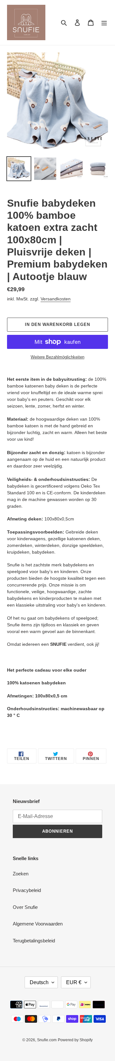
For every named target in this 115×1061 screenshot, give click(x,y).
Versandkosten (56, 298)
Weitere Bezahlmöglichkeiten (57, 357)
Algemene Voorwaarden (38, 923)
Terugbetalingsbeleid (34, 940)
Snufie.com (47, 1040)
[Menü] (104, 22)
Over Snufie (25, 907)
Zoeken (20, 873)
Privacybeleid (27, 890)
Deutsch (39, 982)
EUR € (73, 982)
